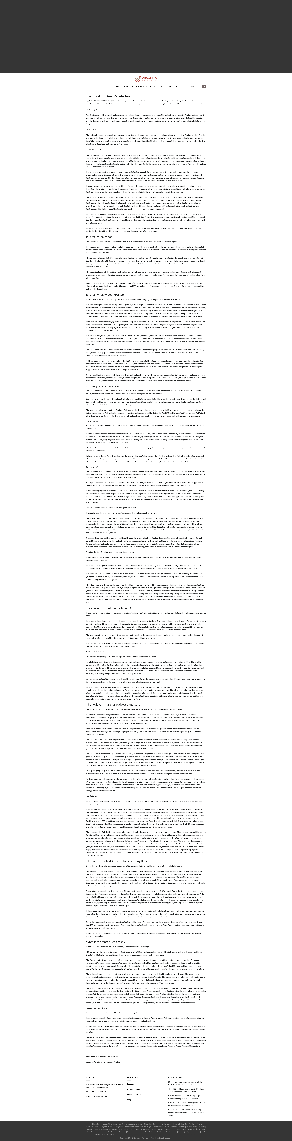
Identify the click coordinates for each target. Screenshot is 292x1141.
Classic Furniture (150, 1124)
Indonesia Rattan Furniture (140, 1129)
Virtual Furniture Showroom (161, 1138)
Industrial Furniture (110, 1124)
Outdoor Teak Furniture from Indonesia (141, 1132)
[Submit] (204, 87)
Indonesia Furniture (177, 1127)
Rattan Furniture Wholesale (186, 1129)
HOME (118, 87)
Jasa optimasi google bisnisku (125, 1134)
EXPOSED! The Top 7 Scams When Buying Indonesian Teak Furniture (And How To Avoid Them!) (186, 1112)
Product (141, 87)
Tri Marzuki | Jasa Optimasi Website (186, 1134)
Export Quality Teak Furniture (189, 1132)
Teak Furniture (95, 1124)
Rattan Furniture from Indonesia (99, 1129)
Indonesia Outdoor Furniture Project (138, 1127)
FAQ (129, 1100)
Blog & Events (157, 87)
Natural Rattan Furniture (121, 1129)
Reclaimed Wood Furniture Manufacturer (184, 1046)
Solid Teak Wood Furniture (167, 1132)
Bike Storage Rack (117, 1127)
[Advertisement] (68, 36)
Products (130, 1084)
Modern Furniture (164, 1124)
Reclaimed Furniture (141, 1138)
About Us (128, 87)
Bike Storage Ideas (102, 1127)
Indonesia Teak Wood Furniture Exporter (111, 1132)
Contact (172, 87)
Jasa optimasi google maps (145, 1134)
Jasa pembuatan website (164, 1134)
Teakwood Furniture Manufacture (108, 96)
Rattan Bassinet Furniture (195, 1127)
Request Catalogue (134, 1094)
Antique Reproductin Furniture (130, 1124)
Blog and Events (133, 1089)
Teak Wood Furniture (161, 1127)
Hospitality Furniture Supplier (184, 1124)
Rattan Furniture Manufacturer (163, 1129)
